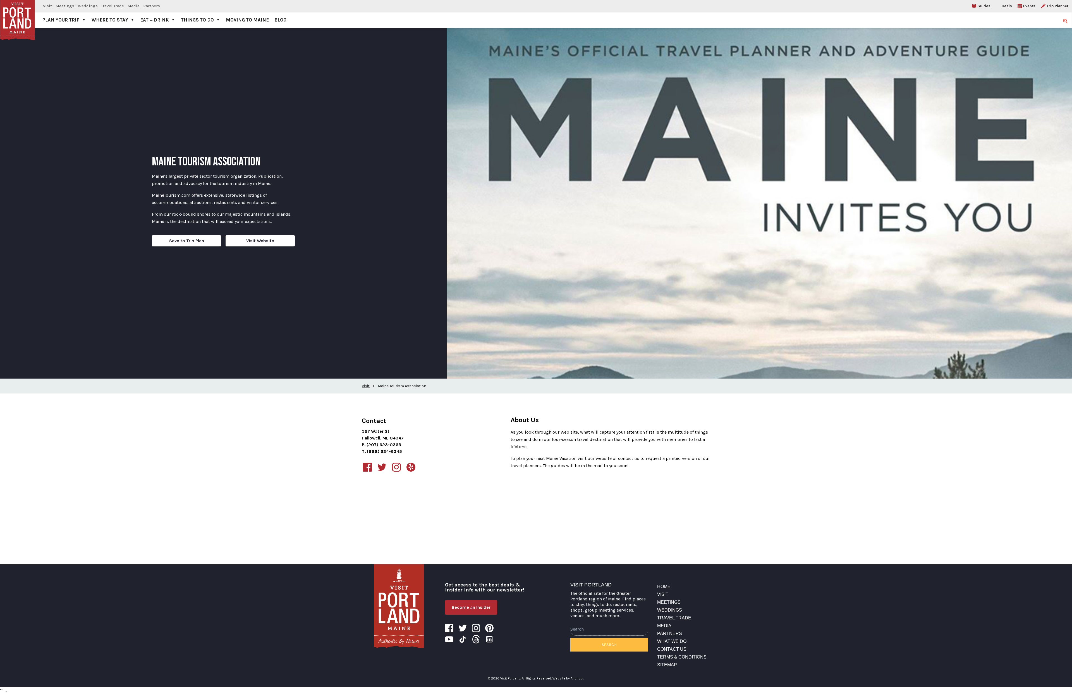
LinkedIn (489, 639)
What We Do (671, 641)
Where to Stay (110, 20)
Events (1029, 6)
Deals (1007, 6)
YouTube (449, 639)
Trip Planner (1058, 6)
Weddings (88, 5)
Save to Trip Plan (186, 240)
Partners (151, 5)
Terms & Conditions (682, 657)
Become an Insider (471, 607)
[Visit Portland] (17, 14)
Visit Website (260, 240)
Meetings (65, 5)
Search (609, 644)
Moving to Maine (247, 20)
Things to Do (197, 20)
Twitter (462, 628)
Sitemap (667, 664)
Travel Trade (112, 5)
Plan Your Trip (61, 20)
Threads (476, 639)
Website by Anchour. (568, 678)
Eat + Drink (154, 20)
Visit (47, 5)
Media (134, 5)
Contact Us (671, 649)
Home (664, 586)
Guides (983, 6)
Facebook (449, 628)
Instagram (476, 628)
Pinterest (489, 628)
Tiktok (462, 639)
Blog (280, 20)
